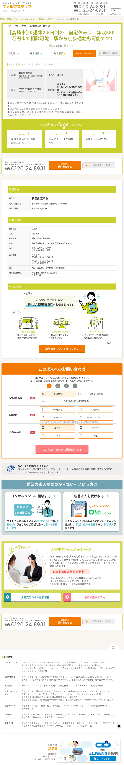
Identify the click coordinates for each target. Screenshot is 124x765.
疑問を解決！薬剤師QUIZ (32, 697)
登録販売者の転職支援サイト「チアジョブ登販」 (42, 725)
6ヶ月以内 (57, 417)
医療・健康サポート (99, 705)
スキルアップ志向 (40, 685)
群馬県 (41, 19)
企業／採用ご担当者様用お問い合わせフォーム (92, 679)
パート (57, 435)
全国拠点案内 (98, 662)
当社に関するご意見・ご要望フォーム (92, 676)
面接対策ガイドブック (99, 691)
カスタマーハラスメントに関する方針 (67, 668)
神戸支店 (37, 717)
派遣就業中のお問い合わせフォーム (56, 676)
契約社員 (96, 427)
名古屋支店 (95, 714)
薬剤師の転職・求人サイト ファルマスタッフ (18, 19)
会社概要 (99, 14)
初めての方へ (27, 662)
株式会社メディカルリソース (79, 725)
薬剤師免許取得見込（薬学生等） (76, 400)
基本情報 (34, 53)
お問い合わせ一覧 (29, 676)
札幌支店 (25, 714)
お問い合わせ (116, 14)
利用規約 (92, 668)
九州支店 (60, 717)
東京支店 (71, 714)
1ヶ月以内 (57, 409)
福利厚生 (56, 705)
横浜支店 (83, 714)
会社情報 (84, 662)
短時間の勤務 (97, 685)
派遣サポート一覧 (29, 705)
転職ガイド (26, 694)
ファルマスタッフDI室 (91, 694)
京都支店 (108, 714)
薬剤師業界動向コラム (56, 697)
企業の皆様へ (84, 14)
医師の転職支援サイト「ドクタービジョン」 (40, 723)
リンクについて (107, 668)
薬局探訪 (74, 697)
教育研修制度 (27, 708)
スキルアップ (72, 694)
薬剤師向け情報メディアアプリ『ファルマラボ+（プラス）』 (90, 699)
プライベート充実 (79, 685)
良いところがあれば (95, 417)
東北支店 (37, 714)
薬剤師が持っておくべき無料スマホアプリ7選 (42, 699)
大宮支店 (48, 714)
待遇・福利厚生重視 (59, 685)
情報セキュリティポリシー (90, 665)
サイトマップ (27, 670)
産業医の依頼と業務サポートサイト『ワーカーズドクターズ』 (89, 723)
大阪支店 (25, 717)
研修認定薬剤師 (96, 394)
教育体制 (45, 705)
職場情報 (58, 53)
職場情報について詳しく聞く (62, 349)
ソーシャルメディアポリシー (34, 668)
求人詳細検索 (71, 662)
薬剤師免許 (58, 394)
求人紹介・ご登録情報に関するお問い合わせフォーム (45, 679)
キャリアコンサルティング (75, 705)
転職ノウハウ (56, 694)
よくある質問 (27, 665)
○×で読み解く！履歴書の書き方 (36, 691)
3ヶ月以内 (95, 409)
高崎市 (50, 19)
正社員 (57, 427)
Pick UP (25, 685)
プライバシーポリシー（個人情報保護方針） (56, 665)
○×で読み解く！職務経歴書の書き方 (70, 691)
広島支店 (48, 717)
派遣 (96, 435)
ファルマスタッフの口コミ (49, 662)
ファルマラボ (41, 694)
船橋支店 (60, 714)
